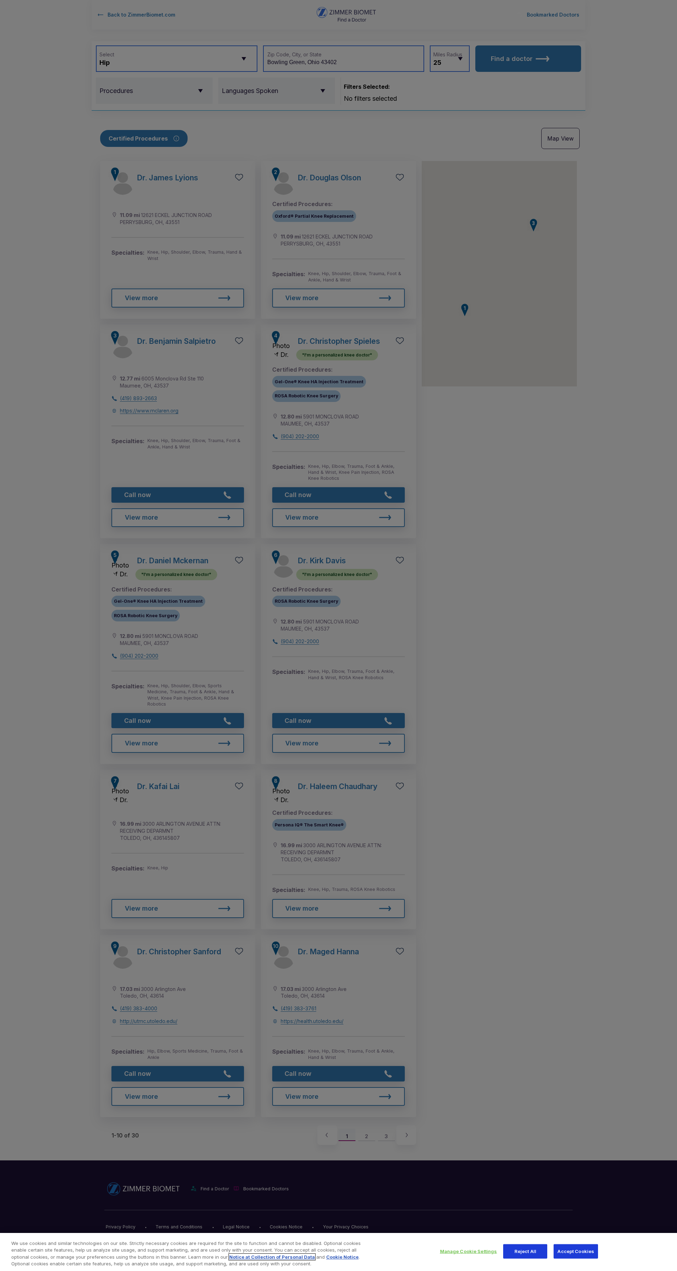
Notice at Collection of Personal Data (272, 1257)
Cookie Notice (342, 1257)
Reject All (525, 1251)
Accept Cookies (575, 1251)
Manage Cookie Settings (468, 1251)
